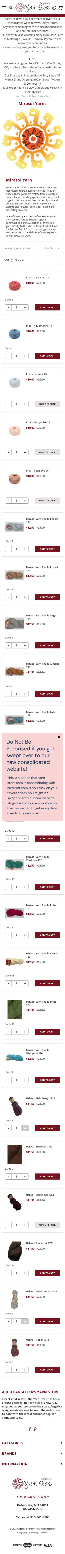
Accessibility (33, 1532)
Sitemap (43, 1532)
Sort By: (8, 260)
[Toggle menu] (4, 7)
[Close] (59, 737)
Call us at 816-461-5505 (32, 1517)
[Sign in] (54, 7)
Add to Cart (47, 307)
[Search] (11, 7)
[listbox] (26, 260)
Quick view (32, 293)
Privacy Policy (22, 1532)
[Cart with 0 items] (61, 7)
